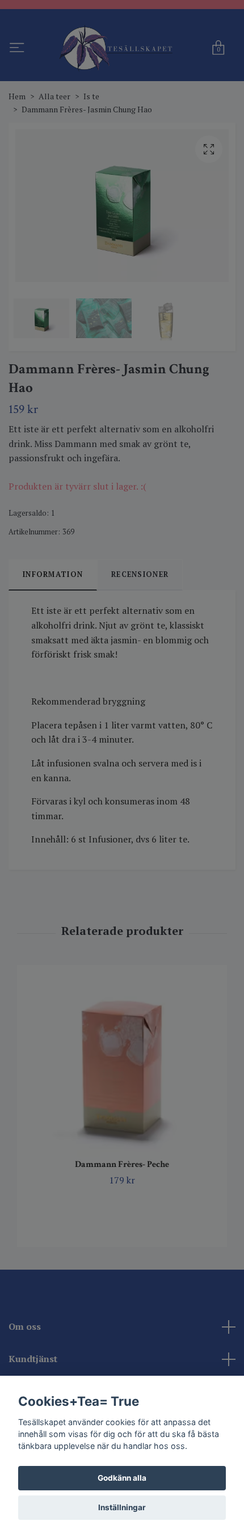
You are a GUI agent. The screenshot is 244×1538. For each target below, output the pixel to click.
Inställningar (122, 1507)
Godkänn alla (122, 1477)
